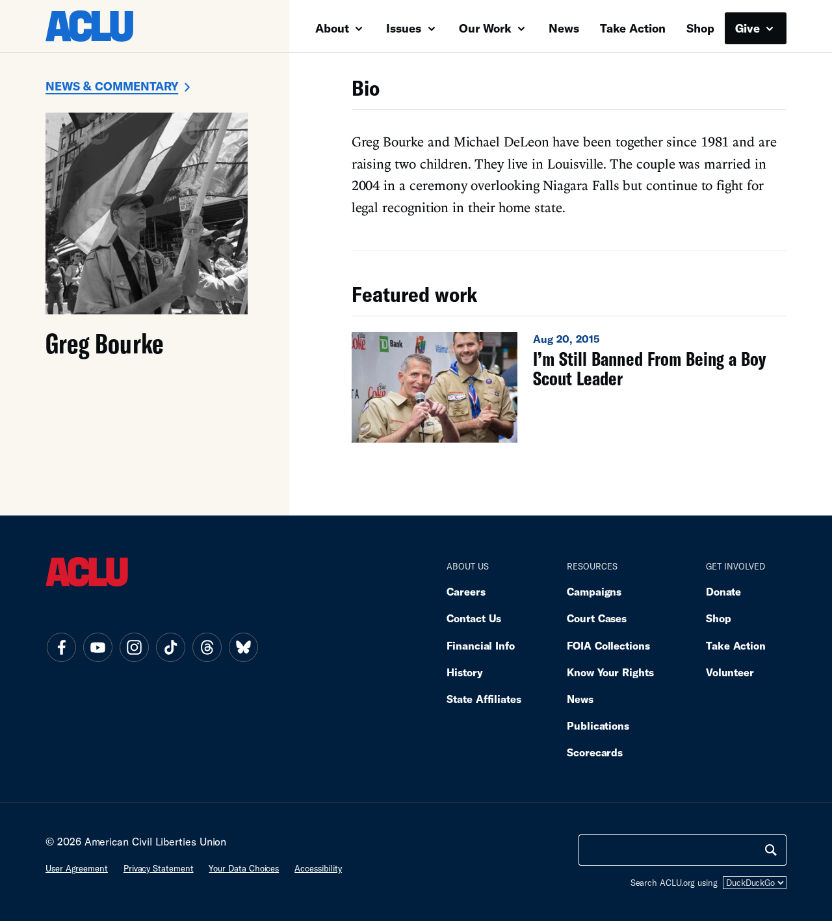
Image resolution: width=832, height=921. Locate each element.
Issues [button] (405, 28)
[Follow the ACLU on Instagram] (134, 647)
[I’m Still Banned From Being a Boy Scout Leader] (569, 387)
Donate (723, 591)
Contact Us (474, 618)
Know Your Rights (610, 672)
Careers (466, 591)
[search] (770, 850)
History (464, 672)
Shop (700, 28)
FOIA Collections (608, 645)
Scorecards (595, 752)
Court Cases (597, 618)
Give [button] (749, 28)
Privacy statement (159, 868)
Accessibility (318, 868)
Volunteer (730, 672)
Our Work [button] (487, 28)
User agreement (77, 868)
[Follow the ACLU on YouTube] (97, 647)
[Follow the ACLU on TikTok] (170, 647)
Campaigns (594, 591)
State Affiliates (484, 699)
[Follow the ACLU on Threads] (206, 647)
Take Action (633, 28)
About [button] (333, 28)
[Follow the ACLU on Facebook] (61, 647)
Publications (598, 725)
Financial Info (481, 645)
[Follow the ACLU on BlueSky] (243, 647)
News (564, 28)
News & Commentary (112, 86)
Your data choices (244, 868)
